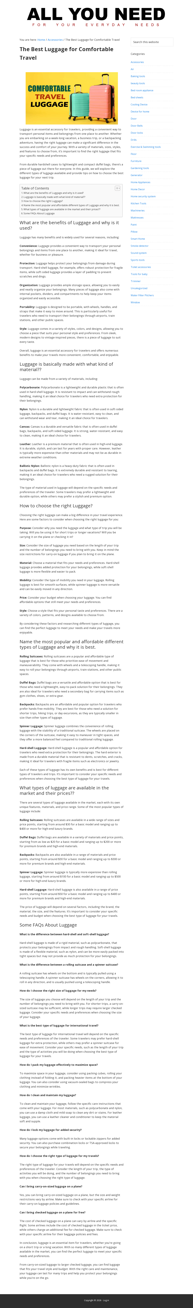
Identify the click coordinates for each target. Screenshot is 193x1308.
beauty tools (138, 83)
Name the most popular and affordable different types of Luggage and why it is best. (71, 205)
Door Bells (137, 125)
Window (135, 302)
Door (134, 118)
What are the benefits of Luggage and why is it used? (54, 193)
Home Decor (138, 189)
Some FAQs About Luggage (39, 213)
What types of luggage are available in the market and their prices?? (62, 209)
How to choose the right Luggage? (43, 201)
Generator (136, 175)
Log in (106, 1300)
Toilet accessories (141, 267)
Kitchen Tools (138, 203)
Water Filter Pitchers (142, 295)
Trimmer (136, 281)
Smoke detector (140, 245)
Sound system (139, 253)
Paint (134, 224)
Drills (134, 139)
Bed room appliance (142, 90)
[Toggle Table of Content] (116, 188)
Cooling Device (139, 104)
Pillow (134, 231)
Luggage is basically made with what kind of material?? (54, 197)
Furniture (136, 161)
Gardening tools (140, 168)
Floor (134, 154)
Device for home (140, 111)
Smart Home (138, 238)
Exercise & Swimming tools (146, 147)
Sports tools (138, 260)
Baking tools (138, 76)
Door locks (137, 132)
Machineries (138, 210)
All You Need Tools (96, 16)
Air (132, 69)
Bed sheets (137, 97)
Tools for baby (139, 274)
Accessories (137, 62)
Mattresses (137, 217)
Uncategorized (139, 288)
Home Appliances (140, 182)
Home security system (143, 196)
